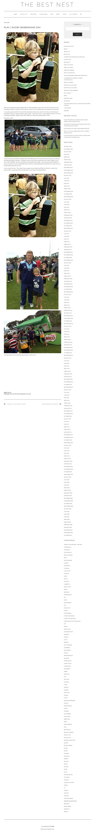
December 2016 (68, 252)
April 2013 (67, 368)
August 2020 (67, 151)
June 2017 (66, 236)
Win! (51, 14)
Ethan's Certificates (70, 618)
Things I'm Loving (69, 782)
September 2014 (68, 323)
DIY (65, 597)
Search (77, 34)
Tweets (66, 790)
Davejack (66, 592)
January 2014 (68, 344)
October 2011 (68, 416)
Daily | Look (67, 586)
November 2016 (68, 255)
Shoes (65, 764)
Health (66, 653)
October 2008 (68, 503)
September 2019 (68, 173)
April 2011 (67, 427)
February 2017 (68, 247)
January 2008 (68, 527)
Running (66, 753)
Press (65, 14)
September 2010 (68, 442)
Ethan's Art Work (69, 616)
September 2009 (68, 474)
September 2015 (68, 292)
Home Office (67, 663)
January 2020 (68, 165)
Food (65, 639)
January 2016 (68, 281)
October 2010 (68, 440)
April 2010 (67, 456)
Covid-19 (66, 573)
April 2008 (67, 519)
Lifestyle (23, 14)
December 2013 (68, 347)
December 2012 (68, 379)
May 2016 (66, 270)
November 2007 (68, 532)
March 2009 (67, 490)
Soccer (66, 766)
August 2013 (67, 358)
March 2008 (67, 522)
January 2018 (68, 217)
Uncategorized (68, 798)
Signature (67, 101)
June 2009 (66, 482)
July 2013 (66, 360)
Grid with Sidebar (69, 70)
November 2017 (68, 223)
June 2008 (66, 514)
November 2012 (68, 382)
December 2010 (68, 434)
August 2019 (67, 175)
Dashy (65, 589)
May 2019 (66, 183)
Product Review (68, 732)
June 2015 (66, 300)
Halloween (67, 650)
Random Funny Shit (69, 740)
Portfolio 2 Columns (70, 85)
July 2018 (66, 202)
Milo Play (17, 393)
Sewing (66, 758)
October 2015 (68, 289)
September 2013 (68, 355)
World (66, 811)
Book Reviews (68, 560)
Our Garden (67, 713)
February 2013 (68, 374)
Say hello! (67, 756)
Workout (67, 809)
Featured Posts (68, 631)
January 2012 (68, 408)
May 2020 (66, 154)
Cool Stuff (67, 571)
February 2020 (68, 162)
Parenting (67, 719)
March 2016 (67, 276)
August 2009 (67, 477)
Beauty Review (68, 555)
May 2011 (66, 424)
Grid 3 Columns (68, 67)
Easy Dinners (67, 602)
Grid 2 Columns (68, 64)
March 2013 (67, 371)
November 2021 (68, 149)
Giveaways (67, 647)
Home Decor (67, 660)
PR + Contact (73, 14)
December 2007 (68, 530)
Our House (67, 716)
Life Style (66, 679)
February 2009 (68, 493)
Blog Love (67, 54)
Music (65, 698)
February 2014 (68, 342)
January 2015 (68, 313)
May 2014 (66, 334)
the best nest (47, 4)
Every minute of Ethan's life (72, 621)
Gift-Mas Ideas (68, 645)
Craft (65, 576)
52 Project (67, 549)
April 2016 (67, 273)
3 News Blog (67, 547)
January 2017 (68, 249)
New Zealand (68, 706)
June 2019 (66, 180)
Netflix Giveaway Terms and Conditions (75, 75)
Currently (67, 584)
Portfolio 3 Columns (70, 87)
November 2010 (68, 437)
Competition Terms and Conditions (74, 57)
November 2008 (68, 501)
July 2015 (66, 297)
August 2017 (67, 231)
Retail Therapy (68, 745)
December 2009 (68, 466)
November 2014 (68, 318)
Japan (65, 671)
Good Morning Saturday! (50, 404)
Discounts (33, 14)
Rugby (22, 393)
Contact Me (67, 59)
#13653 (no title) (68, 46)
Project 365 (67, 735)
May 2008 (66, 516)
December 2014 (68, 315)
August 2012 (67, 389)
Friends (66, 642)
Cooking (66, 568)
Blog (65, 557)
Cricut (66, 579)
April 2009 (67, 487)
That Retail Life (68, 774)
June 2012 (66, 395)
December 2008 (68, 498)
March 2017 (67, 244)
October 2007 (68, 535)
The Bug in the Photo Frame (16, 404)
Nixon (66, 708)
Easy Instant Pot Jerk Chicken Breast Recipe (76, 128)
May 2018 (66, 207)
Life (13, 393)
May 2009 (66, 485)
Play (20, 393)
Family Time (67, 629)
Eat (65, 605)
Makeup (66, 687)
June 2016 (66, 268)
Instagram (67, 668)
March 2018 (67, 212)
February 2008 (68, 524)
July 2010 (66, 448)
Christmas (67, 565)
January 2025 (68, 146)
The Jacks (29, 393)
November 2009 (68, 469)
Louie (65, 684)
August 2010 (67, 445)
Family (66, 626)
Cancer (66, 563)
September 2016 (68, 260)
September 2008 (68, 506)
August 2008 (67, 508)
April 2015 (67, 305)
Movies (66, 695)
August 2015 (67, 294)
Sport (25, 393)
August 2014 (67, 326)
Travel (66, 785)
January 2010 (68, 463)
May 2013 (66, 366)
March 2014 (67, 339)
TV (64, 787)
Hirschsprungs (68, 655)
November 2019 (68, 170)
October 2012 (68, 384)
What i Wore (67, 806)
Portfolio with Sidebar (71, 90)
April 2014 (67, 337)
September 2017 (68, 228)
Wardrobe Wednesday (70, 801)
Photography (68, 724)
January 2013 (68, 376)
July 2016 (66, 265)
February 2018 (68, 215)
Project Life (67, 737)
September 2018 (68, 196)
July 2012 (66, 392)
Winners (66, 110)
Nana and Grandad (69, 700)
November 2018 (68, 191)
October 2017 (68, 225)
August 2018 (67, 199)
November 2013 (68, 350)
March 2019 (67, 188)
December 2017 (68, 220)
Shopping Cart (68, 98)
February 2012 (68, 405)
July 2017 (66, 233)
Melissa (9, 392)
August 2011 (67, 419)
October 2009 (68, 471)
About (58, 14)
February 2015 (68, 310)
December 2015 (68, 284)
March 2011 (67, 429)
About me (67, 51)
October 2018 (68, 194)
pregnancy (67, 729)
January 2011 (68, 432)
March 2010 (67, 458)
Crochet (66, 581)
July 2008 (66, 511)
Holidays (66, 658)
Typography (67, 108)
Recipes (66, 743)
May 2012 (66, 397)
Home (15, 14)
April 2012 (67, 400)
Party (65, 721)
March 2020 (67, 159)
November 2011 (68, 413)
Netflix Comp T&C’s (69, 72)
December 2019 (68, 167)
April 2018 (67, 210)
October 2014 (68, 321)
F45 (65, 623)
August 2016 (67, 263)
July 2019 (66, 178)
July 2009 (66, 479)
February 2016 (68, 278)
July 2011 (66, 421)
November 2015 (68, 286)
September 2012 (68, 387)
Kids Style (66, 674)
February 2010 (68, 461)
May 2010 (66, 453)
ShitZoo (66, 761)
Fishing (66, 637)
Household (67, 666)
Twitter (66, 793)
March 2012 (67, 403)
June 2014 (66, 331)
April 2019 (67, 186)
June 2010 (66, 450)
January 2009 (68, 495)
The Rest (66, 780)
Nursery (66, 711)
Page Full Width (68, 82)
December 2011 (68, 411)
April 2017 (67, 241)
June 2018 (66, 204)
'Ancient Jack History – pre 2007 (73, 544)
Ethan (11, 393)
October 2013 (68, 352)
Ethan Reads (67, 613)
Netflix (66, 703)
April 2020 (67, 157)
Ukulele (66, 795)
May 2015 (66, 302)
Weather (66, 803)
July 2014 (66, 329)
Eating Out (67, 608)
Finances (66, 634)
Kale (53, 826)
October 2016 (68, 257)
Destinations (68, 594)
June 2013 (66, 363)
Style (65, 772)
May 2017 (66, 239)
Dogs (65, 600)
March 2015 (67, 307)
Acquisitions (43, 14)
